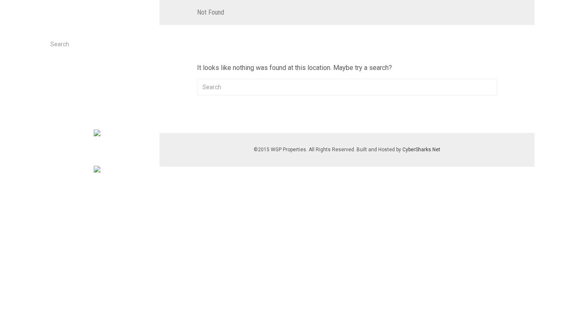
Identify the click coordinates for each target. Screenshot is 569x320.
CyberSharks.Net (421, 149)
